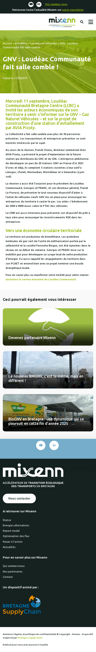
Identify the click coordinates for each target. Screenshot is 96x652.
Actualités (21, 43)
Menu (91, 22)
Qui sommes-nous (13, 566)
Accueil (7, 43)
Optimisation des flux (16, 536)
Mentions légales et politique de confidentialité (30, 634)
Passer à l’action (13, 541)
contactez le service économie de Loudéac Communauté (41, 279)
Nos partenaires (12, 571)
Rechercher (82, 22)
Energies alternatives (16, 525)
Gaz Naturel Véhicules (43, 43)
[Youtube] (31, 4)
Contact (8, 577)
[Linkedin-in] (38, 4)
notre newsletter (73, 9)
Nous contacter (19, 498)
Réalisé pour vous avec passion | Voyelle (25, 644)
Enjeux (7, 520)
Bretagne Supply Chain (30, 637)
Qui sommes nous (56, 4)
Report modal (11, 530)
